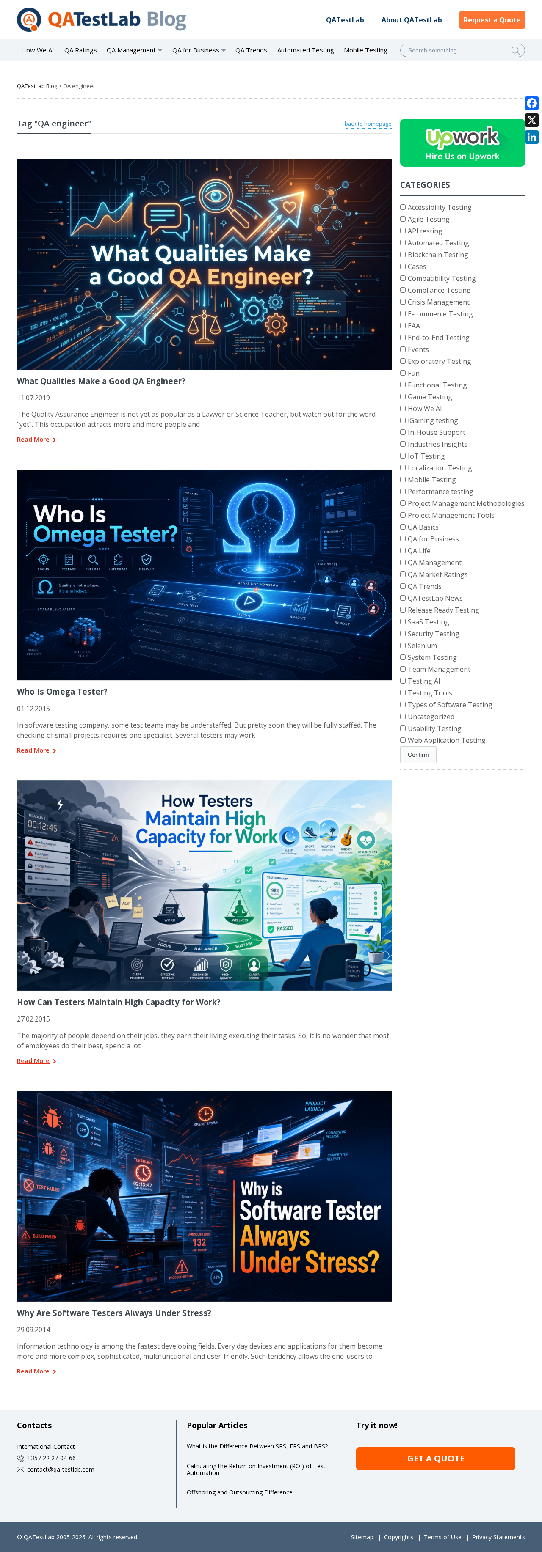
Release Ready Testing (443, 610)
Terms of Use (443, 1537)
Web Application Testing (447, 740)
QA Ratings (80, 50)
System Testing (432, 657)
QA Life (419, 550)
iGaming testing (433, 420)
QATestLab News (435, 598)
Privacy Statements (498, 1537)
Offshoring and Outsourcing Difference (240, 1492)
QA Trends (251, 50)
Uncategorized (431, 716)
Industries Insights (437, 444)
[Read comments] (215, 162)
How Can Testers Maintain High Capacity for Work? (119, 1002)
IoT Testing (426, 456)
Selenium (422, 645)
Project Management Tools (451, 515)
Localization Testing (440, 467)
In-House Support (436, 432)
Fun (414, 373)
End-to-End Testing (439, 337)
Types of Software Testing (450, 704)
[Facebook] (531, 103)
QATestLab (345, 20)
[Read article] (193, 162)
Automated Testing (305, 50)
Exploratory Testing (439, 361)
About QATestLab (412, 20)
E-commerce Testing (440, 313)
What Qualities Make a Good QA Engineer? (101, 381)
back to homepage (368, 123)
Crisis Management (439, 302)
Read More (33, 439)
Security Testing (433, 633)
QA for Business (433, 539)
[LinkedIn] (531, 137)
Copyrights (398, 1537)
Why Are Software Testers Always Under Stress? (114, 1313)
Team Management (439, 669)
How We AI (37, 50)
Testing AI (424, 681)
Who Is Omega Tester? (62, 691)
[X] (531, 120)
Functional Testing (437, 385)
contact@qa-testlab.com (60, 1469)
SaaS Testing (428, 621)
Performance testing (440, 491)
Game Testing (430, 396)
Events (418, 349)
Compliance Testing (439, 290)
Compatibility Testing (442, 278)
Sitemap (362, 1537)
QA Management (435, 562)
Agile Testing (429, 219)
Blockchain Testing (438, 254)
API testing (425, 231)
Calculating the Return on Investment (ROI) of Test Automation (256, 1469)
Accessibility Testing (440, 207)
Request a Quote (492, 20)
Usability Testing (435, 728)
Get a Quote (436, 1458)
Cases (417, 266)
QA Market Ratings (438, 574)
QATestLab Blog (37, 86)
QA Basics (423, 527)
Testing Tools (430, 692)
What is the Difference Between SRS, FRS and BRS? (257, 1446)
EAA (414, 325)
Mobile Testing (365, 50)
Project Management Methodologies (466, 503)
